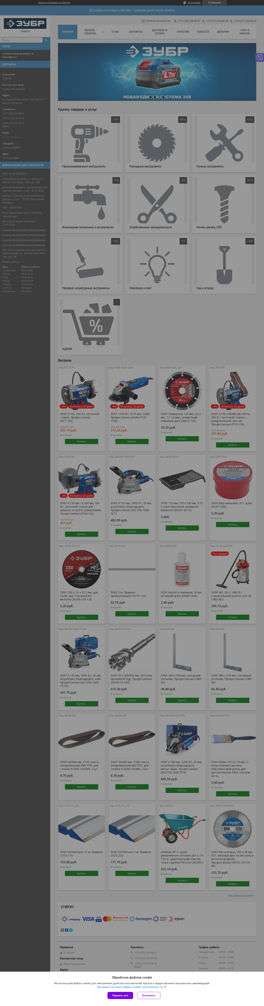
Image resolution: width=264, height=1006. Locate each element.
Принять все (120, 995)
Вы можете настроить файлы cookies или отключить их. (131, 987)
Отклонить (148, 995)
